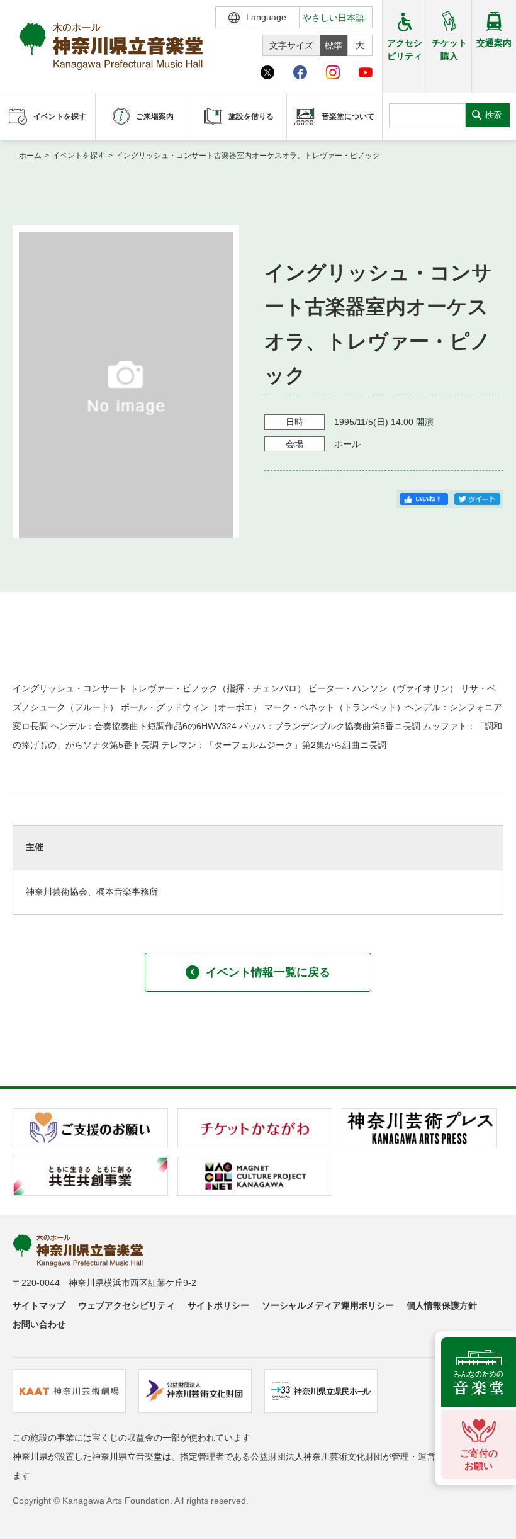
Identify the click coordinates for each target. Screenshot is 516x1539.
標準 (333, 45)
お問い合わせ (39, 1324)
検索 (493, 115)
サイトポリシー (218, 1305)
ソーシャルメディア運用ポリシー (328, 1305)
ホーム (30, 155)
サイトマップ (39, 1305)
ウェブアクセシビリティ (126, 1305)
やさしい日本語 (333, 18)
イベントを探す (78, 155)
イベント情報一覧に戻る (268, 972)
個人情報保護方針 (442, 1305)
